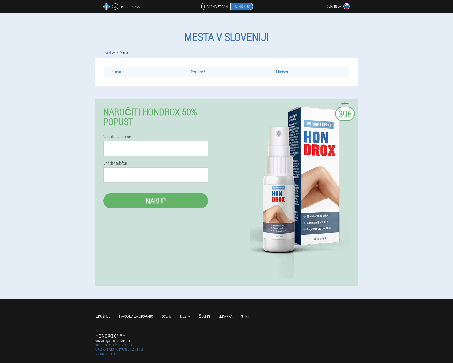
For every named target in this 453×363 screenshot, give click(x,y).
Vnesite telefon (115, 163)
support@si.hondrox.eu (112, 341)
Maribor (282, 71)
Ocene (166, 316)
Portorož (198, 71)
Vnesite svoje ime (117, 136)
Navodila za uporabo (136, 316)
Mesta (185, 316)
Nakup (156, 200)
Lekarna (226, 316)
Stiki (245, 316)
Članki (204, 316)
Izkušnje (102, 316)
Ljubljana (114, 71)
